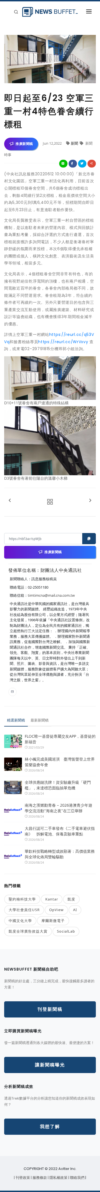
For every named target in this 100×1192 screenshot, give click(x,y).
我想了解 (50, 1126)
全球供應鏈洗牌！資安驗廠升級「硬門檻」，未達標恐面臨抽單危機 (58, 785)
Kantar (51, 899)
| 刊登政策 (22, 1177)
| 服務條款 (39, 1177)
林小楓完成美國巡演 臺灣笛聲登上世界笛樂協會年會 (60, 761)
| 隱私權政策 (58, 1177)
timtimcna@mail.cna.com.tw (51, 595)
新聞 (75, 143)
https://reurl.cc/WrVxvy (63, 342)
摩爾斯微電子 (53, 920)
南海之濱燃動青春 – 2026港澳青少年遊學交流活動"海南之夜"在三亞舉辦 (58, 807)
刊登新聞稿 (50, 1009)
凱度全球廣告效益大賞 (28, 931)
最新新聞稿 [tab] (40, 720)
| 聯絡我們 (76, 1177)
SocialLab (66, 931)
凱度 (71, 899)
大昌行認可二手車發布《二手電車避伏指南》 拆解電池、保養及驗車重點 (60, 831)
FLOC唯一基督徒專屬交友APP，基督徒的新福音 (60, 739)
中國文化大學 (20, 920)
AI (75, 909)
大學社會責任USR (24, 909)
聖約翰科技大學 (22, 899)
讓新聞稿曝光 (50, 1065)
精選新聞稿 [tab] (16, 720)
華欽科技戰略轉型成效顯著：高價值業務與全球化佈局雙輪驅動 (60, 854)
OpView (56, 909)
